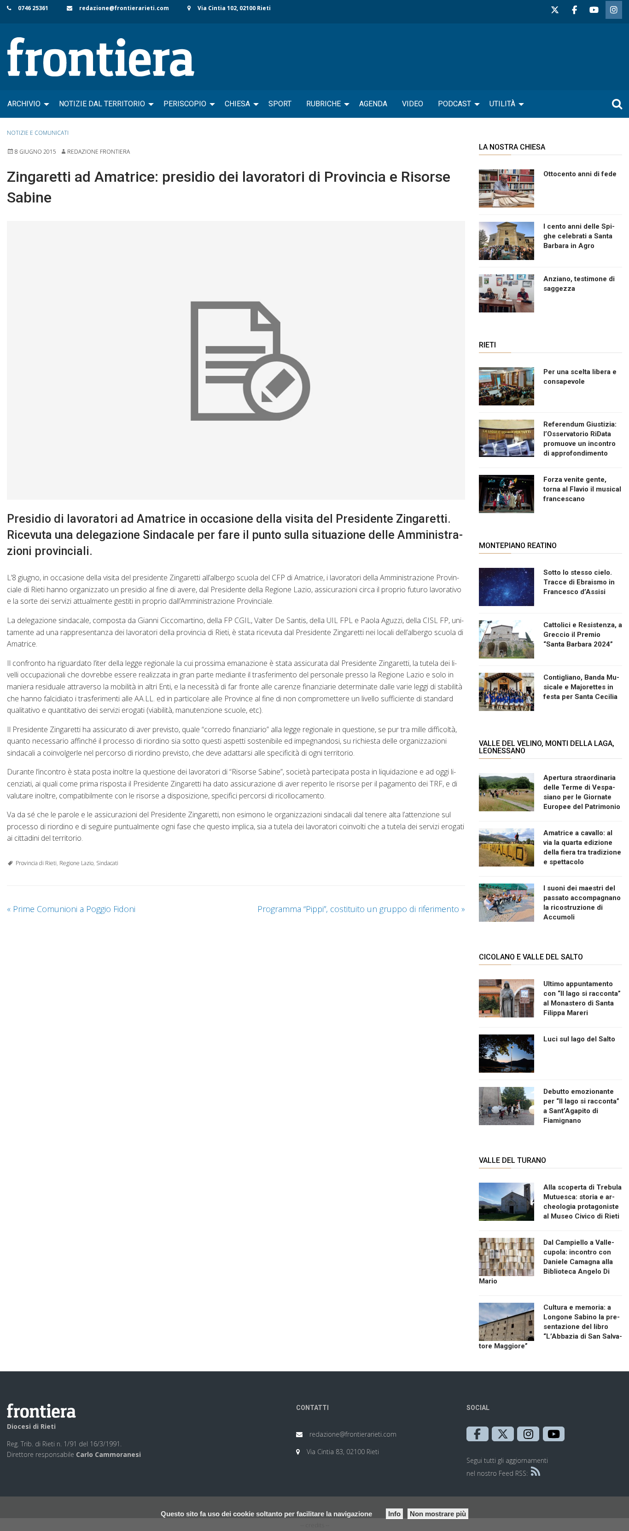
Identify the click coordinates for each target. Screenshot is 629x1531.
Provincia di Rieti (36, 863)
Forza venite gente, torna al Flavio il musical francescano (582, 489)
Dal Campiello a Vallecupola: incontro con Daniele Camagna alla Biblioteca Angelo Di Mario (546, 1261)
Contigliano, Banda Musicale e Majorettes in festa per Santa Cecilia (581, 687)
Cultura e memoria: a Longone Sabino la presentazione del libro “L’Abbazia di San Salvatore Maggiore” (550, 1326)
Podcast (454, 103)
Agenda (373, 103)
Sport (279, 103)
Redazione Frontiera (98, 152)
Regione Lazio (76, 863)
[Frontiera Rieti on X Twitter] (555, 9)
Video (412, 103)
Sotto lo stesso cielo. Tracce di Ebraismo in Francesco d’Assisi (579, 582)
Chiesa (237, 103)
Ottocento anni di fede (580, 174)
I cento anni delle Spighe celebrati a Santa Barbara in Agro (579, 236)
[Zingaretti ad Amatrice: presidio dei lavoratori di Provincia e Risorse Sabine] (236, 360)
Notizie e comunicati (38, 133)
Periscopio (184, 103)
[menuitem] (26, 104)
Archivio (24, 103)
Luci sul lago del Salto (579, 1039)
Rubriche (323, 103)
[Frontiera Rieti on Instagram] (614, 10)
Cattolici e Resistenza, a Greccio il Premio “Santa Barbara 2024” (582, 634)
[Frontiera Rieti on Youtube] (594, 9)
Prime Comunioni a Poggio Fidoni (71, 908)
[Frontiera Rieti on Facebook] (574, 9)
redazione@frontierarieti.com (124, 8)
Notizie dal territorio (102, 103)
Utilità (502, 103)
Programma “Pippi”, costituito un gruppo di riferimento (361, 908)
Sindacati (107, 863)
